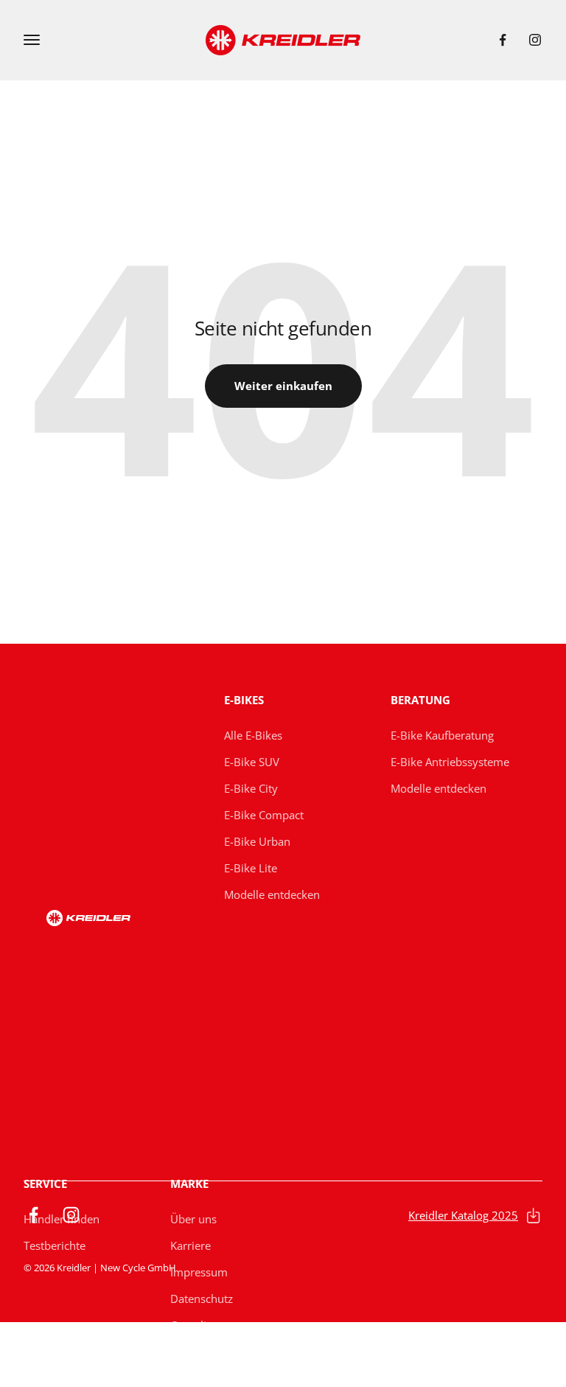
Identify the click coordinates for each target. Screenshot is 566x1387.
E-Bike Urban (257, 841)
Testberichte (54, 1245)
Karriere (190, 1245)
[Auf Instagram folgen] (535, 39)
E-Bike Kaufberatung (442, 735)
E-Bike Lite (250, 868)
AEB (180, 1378)
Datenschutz (201, 1298)
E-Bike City (251, 788)
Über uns (193, 1219)
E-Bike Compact (264, 814)
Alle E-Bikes (253, 735)
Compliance (200, 1325)
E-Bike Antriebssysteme (450, 761)
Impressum (199, 1272)
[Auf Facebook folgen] (502, 39)
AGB (181, 1351)
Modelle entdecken (272, 894)
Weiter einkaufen (283, 385)
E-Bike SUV (251, 761)
